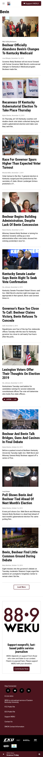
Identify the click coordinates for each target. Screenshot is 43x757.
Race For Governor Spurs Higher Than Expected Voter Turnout (21, 163)
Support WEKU (10, 717)
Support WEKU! (32, 3)
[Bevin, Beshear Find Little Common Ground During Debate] (20, 538)
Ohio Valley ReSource (9, 42)
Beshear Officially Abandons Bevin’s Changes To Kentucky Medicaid (20, 49)
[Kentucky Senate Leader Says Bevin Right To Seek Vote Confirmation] (20, 259)
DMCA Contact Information (14, 727)
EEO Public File (10, 712)
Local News (6, 491)
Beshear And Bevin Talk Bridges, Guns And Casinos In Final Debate (21, 438)
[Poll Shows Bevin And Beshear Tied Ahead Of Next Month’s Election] (20, 476)
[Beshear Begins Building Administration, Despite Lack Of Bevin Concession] (20, 202)
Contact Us (8, 722)
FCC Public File (10, 707)
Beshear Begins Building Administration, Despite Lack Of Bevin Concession (20, 221)
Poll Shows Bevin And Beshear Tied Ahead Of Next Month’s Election (18, 499)
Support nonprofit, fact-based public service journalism (21, 648)
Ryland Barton (6, 230)
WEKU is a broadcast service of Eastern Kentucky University (19, 701)
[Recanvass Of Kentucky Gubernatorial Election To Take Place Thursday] (20, 88)
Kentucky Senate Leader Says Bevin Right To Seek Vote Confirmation (19, 278)
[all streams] (40, 754)
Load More (21, 587)
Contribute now (21, 669)
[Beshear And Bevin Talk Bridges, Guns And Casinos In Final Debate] (20, 419)
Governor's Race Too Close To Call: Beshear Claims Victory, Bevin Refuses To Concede (20, 314)
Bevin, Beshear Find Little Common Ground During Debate (19, 556)
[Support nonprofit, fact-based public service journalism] (21, 620)
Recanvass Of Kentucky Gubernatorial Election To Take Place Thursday (19, 106)
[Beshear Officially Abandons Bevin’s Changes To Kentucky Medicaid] (20, 27)
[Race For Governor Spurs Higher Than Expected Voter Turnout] (20, 145)
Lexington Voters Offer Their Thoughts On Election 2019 (21, 374)
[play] (3, 754)
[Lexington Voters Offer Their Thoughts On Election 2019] (20, 355)
